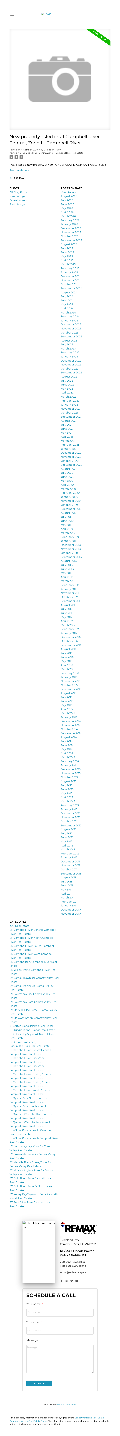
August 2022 (69, 376)
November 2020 (71, 456)
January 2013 (69, 809)
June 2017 (67, 613)
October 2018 (69, 552)
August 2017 (69, 605)
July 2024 (67, 296)
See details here (20, 170)
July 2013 (66, 785)
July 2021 (66, 424)
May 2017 (66, 617)
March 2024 (68, 312)
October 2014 (69, 729)
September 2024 (71, 288)
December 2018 (71, 544)
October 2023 (69, 332)
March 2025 (68, 264)
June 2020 (67, 476)
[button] (61, 1281)
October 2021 (69, 412)
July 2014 (66, 741)
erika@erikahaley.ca (73, 1272)
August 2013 (69, 781)
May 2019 (66, 524)
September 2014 (71, 733)
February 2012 (70, 853)
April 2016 (67, 665)
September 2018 (71, 557)
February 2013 (70, 805)
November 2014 (71, 725)
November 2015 (70, 681)
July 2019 (66, 516)
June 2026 (67, 204)
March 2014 (68, 757)
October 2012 (69, 821)
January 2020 (69, 496)
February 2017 (70, 629)
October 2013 (69, 777)
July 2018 (67, 565)
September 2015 (71, 689)
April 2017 (67, 621)
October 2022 (69, 368)
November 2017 (71, 593)
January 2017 (69, 633)
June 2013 (67, 789)
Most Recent (69, 192)
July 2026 (67, 200)
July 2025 (67, 248)
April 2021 (67, 436)
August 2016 (68, 649)
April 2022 (67, 392)
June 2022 (67, 384)
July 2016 (66, 653)
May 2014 (66, 749)
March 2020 (68, 488)
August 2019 (69, 512)
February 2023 (70, 352)
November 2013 (71, 773)
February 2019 (70, 537)
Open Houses (18, 200)
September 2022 (71, 372)
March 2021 (68, 440)
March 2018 (68, 581)
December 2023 (71, 324)
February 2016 (70, 673)
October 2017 (69, 597)
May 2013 (66, 793)
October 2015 (69, 685)
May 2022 (67, 388)
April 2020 (67, 484)
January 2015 (69, 717)
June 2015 (67, 701)
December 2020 (71, 452)
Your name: (34, 1304)
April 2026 (67, 212)
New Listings (17, 196)
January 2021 (69, 448)
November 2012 (71, 817)
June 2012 (67, 837)
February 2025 (70, 268)
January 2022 (69, 404)
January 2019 (69, 540)
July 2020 (67, 472)
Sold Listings (17, 204)
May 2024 (67, 304)
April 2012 (67, 845)
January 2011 (69, 905)
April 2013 (67, 797)
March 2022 (68, 396)
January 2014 (69, 765)
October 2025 (69, 236)
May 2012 (66, 841)
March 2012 (68, 849)
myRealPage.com (66, 1404)
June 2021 (67, 428)
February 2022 (70, 400)
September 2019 (71, 508)
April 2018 (67, 577)
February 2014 (70, 761)
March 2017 (68, 625)
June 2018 (67, 569)
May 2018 (66, 573)
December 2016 (70, 637)
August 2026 (69, 196)
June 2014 (67, 745)
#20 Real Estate (19, 925)
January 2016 (69, 677)
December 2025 (71, 228)
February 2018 (70, 585)
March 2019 (68, 532)
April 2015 (67, 709)
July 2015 (66, 697)
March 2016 (68, 669)
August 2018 (69, 560)
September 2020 (71, 464)
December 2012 (71, 813)
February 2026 (70, 220)
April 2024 (67, 308)
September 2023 (71, 336)
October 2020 (70, 460)
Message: (32, 1340)
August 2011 (68, 877)
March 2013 (68, 801)
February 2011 (69, 901)
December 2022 (71, 360)
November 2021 (71, 408)
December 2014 (71, 721)
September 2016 (71, 645)
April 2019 (67, 529)
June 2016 (67, 657)
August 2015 (68, 693)
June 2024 (67, 300)
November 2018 (71, 549)
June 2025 (67, 252)
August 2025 (69, 244)
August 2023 (69, 340)
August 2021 (69, 420)
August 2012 (69, 829)
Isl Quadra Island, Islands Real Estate (32, 1030)
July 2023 (67, 344)
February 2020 (70, 492)
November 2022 (71, 364)
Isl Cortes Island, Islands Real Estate (32, 1026)
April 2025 (67, 260)
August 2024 (69, 292)
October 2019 (69, 504)
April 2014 (67, 753)
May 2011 (66, 889)
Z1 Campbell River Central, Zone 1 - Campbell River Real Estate (51, 153)
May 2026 (67, 208)
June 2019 (67, 520)
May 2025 (67, 256)
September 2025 (71, 240)
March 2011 (68, 897)
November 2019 (71, 500)
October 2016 (69, 641)
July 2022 (67, 380)
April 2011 (66, 893)
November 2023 (71, 328)
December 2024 (71, 276)
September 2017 (71, 601)
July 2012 (66, 833)
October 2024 (69, 284)
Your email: (33, 1322)
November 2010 (71, 913)
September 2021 (71, 416)
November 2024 (71, 280)
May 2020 (67, 480)
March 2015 (68, 713)
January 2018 (69, 589)
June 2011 (67, 885)
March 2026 (68, 216)
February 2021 (70, 444)
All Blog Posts (18, 192)
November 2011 (70, 865)
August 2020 (69, 468)
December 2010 (71, 909)
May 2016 (66, 661)
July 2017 (66, 609)
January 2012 (69, 857)
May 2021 (66, 432)
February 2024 (70, 316)
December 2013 (71, 769)
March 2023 (68, 348)
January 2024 (69, 320)
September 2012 (71, 825)
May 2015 (66, 705)
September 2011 (71, 873)
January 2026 (69, 224)
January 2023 (69, 356)
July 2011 (66, 881)
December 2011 (70, 861)
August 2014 (69, 737)
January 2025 (69, 272)
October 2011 (69, 869)
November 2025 (71, 232)
